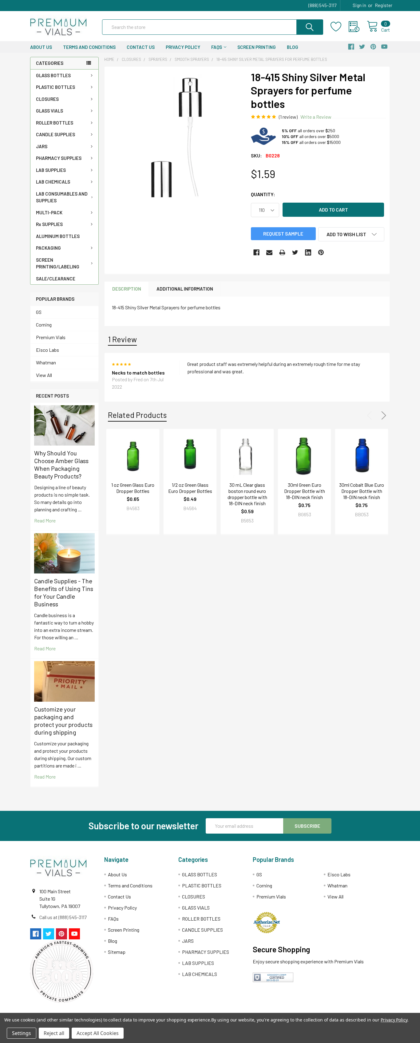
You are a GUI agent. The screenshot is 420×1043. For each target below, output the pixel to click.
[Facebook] (256, 252)
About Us (41, 47)
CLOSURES (47, 99)
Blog (292, 47)
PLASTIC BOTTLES (55, 87)
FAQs (216, 47)
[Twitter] (295, 252)
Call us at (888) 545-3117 (63, 917)
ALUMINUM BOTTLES (58, 236)
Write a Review (315, 117)
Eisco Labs (47, 350)
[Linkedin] (308, 252)
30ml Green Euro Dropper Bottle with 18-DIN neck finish (304, 491)
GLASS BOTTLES (53, 75)
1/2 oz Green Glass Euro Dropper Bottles (190, 488)
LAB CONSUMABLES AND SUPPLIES (62, 197)
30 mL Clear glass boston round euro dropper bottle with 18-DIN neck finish (247, 494)
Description (126, 288)
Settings (21, 1033)
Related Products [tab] (137, 414)
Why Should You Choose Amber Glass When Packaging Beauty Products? (61, 464)
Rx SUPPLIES (49, 224)
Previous (371, 415)
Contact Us (141, 47)
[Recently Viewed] (358, 27)
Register (383, 5)
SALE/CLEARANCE (55, 278)
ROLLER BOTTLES (54, 122)
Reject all (54, 1033)
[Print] (282, 252)
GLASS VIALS (49, 110)
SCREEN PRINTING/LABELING (57, 263)
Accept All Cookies (98, 1033)
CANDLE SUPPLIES (55, 134)
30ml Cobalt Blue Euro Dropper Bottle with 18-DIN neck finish (361, 491)
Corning (44, 324)
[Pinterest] (321, 252)
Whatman (46, 362)
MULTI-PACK (49, 212)
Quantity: (263, 194)
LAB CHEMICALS (53, 181)
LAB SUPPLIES (51, 170)
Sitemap (116, 952)
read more (45, 520)
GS (39, 312)
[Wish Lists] (340, 27)
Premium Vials (50, 337)
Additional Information (185, 288)
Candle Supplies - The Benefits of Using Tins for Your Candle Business (63, 592)
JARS (41, 146)
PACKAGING (48, 248)
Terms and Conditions (89, 47)
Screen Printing (256, 47)
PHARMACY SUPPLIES (58, 158)
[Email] (269, 252)
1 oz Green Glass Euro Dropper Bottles (132, 488)
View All (44, 375)
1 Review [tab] (122, 339)
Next (382, 415)
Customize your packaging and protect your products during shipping (63, 720)
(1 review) (288, 117)
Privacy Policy (183, 47)
